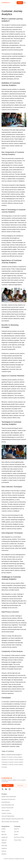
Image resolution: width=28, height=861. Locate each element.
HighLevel (4, 840)
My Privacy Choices (19, 837)
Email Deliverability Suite (8, 805)
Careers (16, 834)
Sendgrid (4, 842)
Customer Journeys (6, 813)
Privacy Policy (17, 840)
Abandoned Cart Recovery (8, 799)
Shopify (3, 828)
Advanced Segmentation (8, 816)
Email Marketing (6, 802)
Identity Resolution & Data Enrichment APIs (12, 818)
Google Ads (4, 837)
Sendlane (4, 854)
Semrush (4, 851)
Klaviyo (3, 831)
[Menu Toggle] (25, 2)
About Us (16, 828)
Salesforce (4, 848)
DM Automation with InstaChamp (10, 821)
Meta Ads (4, 834)
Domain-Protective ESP (7, 807)
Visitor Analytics (6, 810)
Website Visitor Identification (9, 796)
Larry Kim (16, 831)
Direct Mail (4, 845)
